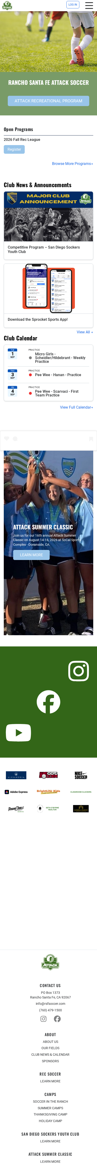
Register (14, 149)
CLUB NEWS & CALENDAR (50, 1054)
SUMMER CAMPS (50, 1108)
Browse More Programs (71, 163)
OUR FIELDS (50, 1048)
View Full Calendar (75, 407)
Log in (73, 4)
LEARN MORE (31, 555)
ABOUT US (50, 1042)
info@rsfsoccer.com (50, 1003)
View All (84, 332)
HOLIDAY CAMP (50, 1121)
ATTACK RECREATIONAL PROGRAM (48, 100)
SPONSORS (50, 1061)
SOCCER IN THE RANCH (50, 1101)
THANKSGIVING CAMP (50, 1114)
